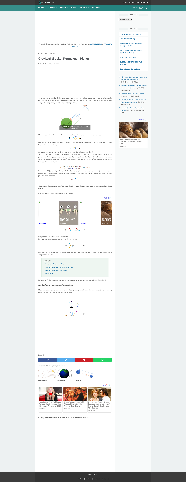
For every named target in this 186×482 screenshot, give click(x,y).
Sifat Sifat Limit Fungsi (128, 39)
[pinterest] (84, 360)
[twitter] (66, 360)
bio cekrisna (88, 479)
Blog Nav (95, 7)
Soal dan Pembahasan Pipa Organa (56, 270)
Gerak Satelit (49, 273)
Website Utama (93, 475)
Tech (73, 7)
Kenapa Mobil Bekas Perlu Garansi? (133, 94)
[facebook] (47, 360)
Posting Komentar (53, 64)
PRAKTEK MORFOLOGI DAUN (130, 34)
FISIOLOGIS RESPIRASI (128, 57)
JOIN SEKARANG (96, 44)
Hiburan (63, 7)
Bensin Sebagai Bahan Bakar (130, 69)
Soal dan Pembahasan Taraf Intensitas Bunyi (59, 267)
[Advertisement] (75, 27)
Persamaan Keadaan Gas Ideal (54, 264)
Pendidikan (83, 7)
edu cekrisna (97, 479)
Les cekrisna (80, 479)
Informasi (51, 7)
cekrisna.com (105, 479)
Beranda (41, 7)
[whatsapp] (102, 360)
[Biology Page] (47, 2)
